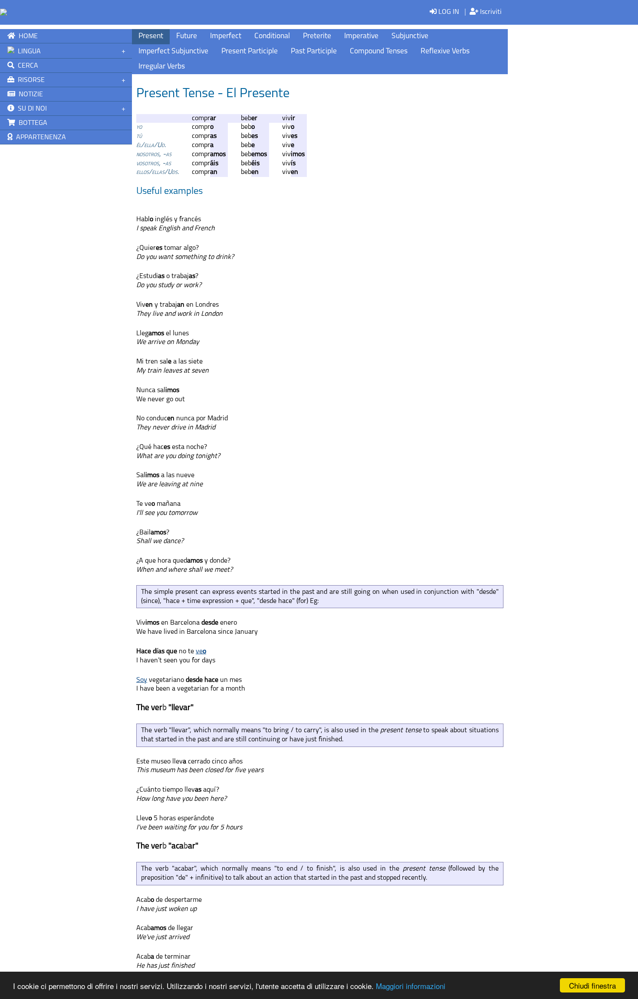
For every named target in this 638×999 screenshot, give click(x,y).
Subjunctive (409, 36)
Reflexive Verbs (445, 51)
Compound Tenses (379, 51)
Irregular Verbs (161, 66)
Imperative (361, 36)
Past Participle (314, 51)
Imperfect (225, 36)
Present (150, 36)
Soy (141, 680)
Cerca (26, 65)
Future (186, 36)
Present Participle (249, 51)
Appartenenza (39, 137)
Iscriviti (490, 12)
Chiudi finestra (592, 985)
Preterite (317, 36)
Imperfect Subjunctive (173, 51)
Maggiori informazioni (410, 985)
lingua (27, 51)
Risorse (29, 80)
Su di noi (30, 108)
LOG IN (448, 12)
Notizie (29, 94)
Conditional (272, 36)
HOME (26, 36)
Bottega (31, 123)
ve (201, 651)
